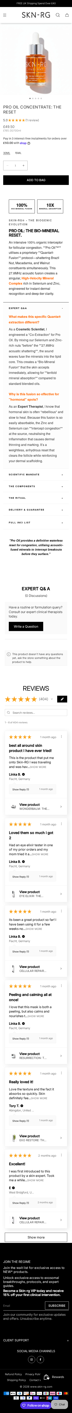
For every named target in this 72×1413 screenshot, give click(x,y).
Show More (38, 767)
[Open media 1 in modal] (36, 59)
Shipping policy (16, 1380)
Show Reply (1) (20, 789)
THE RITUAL (36, 497)
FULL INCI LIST (36, 522)
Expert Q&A (36, 308)
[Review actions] (61, 736)
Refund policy (13, 1374)
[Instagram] (31, 1359)
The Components (36, 486)
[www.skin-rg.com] (36, 15)
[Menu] (8, 15)
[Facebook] (40, 1359)
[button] (58, 15)
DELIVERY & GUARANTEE (36, 509)
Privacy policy (33, 1374)
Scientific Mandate (36, 474)
